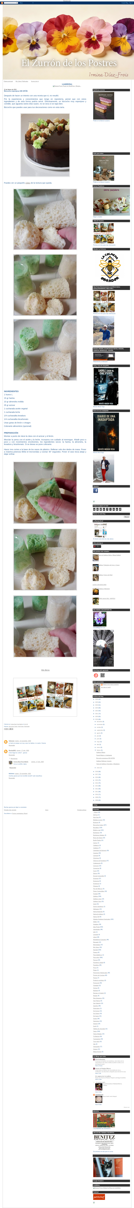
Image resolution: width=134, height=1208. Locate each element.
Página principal (8, 81)
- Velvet (95, 812)
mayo (98, 741)
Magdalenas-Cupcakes (99, 939)
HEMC (95, 922)
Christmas (96, 858)
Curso (95, 871)
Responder (12, 745)
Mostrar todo (126, 1107)
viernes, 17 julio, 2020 (22, 750)
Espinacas (96, 883)
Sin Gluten (96, 1013)
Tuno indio (96, 1041)
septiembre (100, 730)
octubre (99, 727)
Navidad (95, 950)
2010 (96, 794)
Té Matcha (96, 1036)
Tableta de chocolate (99, 1029)
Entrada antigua (81, 810)
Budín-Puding (97, 840)
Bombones (96, 832)
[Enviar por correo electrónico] (5, 729)
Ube (94, 1044)
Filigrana (95, 886)
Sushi (94, 1026)
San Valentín (96, 1003)
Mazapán (95, 942)
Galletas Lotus (97, 899)
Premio (95, 978)
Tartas (95, 1031)
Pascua (95, 960)
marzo (99, 747)
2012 (96, 789)
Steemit (95, 1023)
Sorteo (95, 1018)
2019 (96, 719)
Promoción (96, 983)
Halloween (96, 909)
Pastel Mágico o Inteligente (104, 755)
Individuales (96, 929)
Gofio (94, 904)
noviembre (100, 724)
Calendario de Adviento (99, 850)
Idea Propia (21, 726)
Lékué (95, 937)
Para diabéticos (97, 955)
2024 (96, 705)
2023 (96, 708)
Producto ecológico (98, 980)
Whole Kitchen (97, 1051)
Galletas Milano (100, 752)
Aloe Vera (96, 817)
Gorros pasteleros (98, 906)
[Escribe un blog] (7, 729)
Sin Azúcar (96, 1011)
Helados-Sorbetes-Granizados (101, 919)
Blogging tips (67, 0)
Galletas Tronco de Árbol (105, 575)
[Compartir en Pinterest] (12, 729)
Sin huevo (96, 1016)
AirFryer (95, 815)
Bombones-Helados (98, 835)
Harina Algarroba (98, 911)
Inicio (46, 810)
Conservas (96, 868)
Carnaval (95, 855)
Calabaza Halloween (104, 589)
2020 (96, 716)
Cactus (95, 843)
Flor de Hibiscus (97, 888)
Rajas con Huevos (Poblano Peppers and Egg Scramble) (110, 1078)
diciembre (100, 721)
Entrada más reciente (10, 810)
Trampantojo (96, 1039)
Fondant (95, 894)
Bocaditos (96, 827)
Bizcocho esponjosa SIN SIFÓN (105, 758)
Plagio (95, 970)
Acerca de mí (35, 81)
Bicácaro (95, 822)
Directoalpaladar (100, 1059)
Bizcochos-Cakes (13, 726)
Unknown (11, 741)
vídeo (27, 183)
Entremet (95, 878)
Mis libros (45, 670)
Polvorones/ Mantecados (100, 972)
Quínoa (95, 988)
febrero (99, 750)
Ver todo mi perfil (106, 687)
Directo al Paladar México (103, 1068)
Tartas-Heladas (97, 1034)
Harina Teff (96, 916)
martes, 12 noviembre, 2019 (23, 741)
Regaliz (95, 995)
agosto (99, 733)
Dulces (95, 873)
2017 (96, 774)
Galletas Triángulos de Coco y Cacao (108, 565)
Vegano (95, 1049)
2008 (96, 800)
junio (98, 738)
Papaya (95, 952)
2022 (96, 710)
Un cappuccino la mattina (103, 1076)
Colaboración (97, 863)
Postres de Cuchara (98, 975)
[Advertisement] (111, 136)
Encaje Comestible (98, 876)
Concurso (96, 866)
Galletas (95, 896)
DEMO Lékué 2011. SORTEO (106, 598)
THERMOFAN (99, 1095)
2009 (96, 797)
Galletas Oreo (97, 901)
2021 (96, 713)
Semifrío (95, 1006)
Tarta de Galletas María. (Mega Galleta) (109, 555)
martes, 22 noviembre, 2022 (23, 773)
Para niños (96, 957)
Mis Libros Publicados (22, 81)
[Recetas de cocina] (99, 1199)
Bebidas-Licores (97, 820)
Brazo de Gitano (97, 838)
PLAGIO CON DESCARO (99, 584)
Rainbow (95, 990)
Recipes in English (98, 993)
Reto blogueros (97, 998)
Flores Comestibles (98, 891)
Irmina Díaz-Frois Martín (17, 724)
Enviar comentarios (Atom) (19, 813)
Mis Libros (96, 947)
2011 (96, 791)
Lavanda (95, 934)
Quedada (95, 985)
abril (98, 744)
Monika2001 (12, 750)
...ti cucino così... (100, 1082)
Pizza (94, 967)
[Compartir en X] (9, 729)
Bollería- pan (96, 830)
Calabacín (96, 845)
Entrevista (96, 881)
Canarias (95, 853)
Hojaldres (95, 924)
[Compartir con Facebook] (10, 729)
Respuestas (14, 758)
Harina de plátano (98, 914)
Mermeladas (96, 944)
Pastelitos (96, 965)
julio (98, 736)
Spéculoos (96, 1021)
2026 (96, 699)
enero (98, 767)
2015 (96, 780)
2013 (96, 786)
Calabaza (95, 848)
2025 (96, 702)
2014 (96, 783)
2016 (96, 777)
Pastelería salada (98, 962)
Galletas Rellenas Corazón (103, 761)
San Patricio (96, 1001)
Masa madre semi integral (110, 1096)
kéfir (94, 932)
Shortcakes (96, 1008)
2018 (96, 771)
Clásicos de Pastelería (99, 860)
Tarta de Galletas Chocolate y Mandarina (107, 764)
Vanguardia (26, 726)
